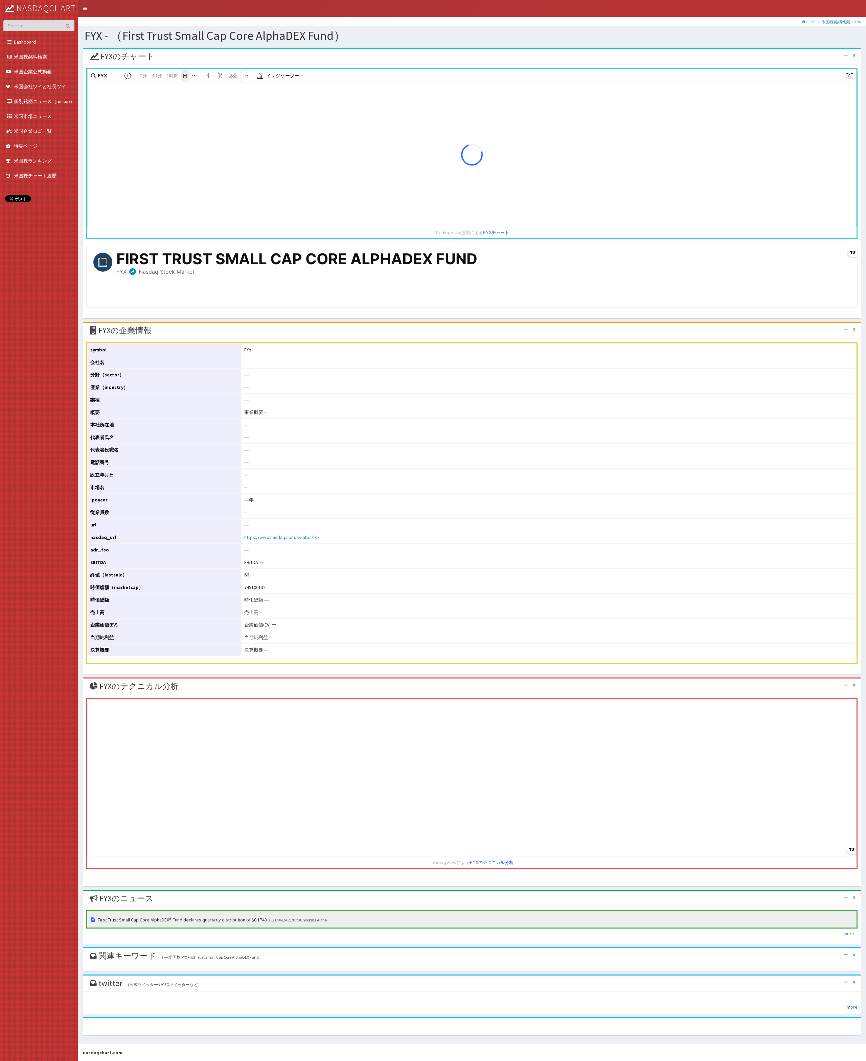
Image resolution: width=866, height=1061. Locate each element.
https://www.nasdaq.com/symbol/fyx (281, 537)
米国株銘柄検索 (836, 21)
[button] (85, 8)
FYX (858, 21)
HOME (811, 21)
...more (847, 934)
